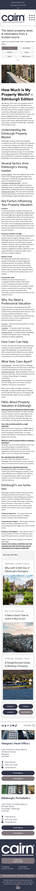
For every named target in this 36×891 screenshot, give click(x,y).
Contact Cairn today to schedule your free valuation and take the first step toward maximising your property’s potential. (16, 546)
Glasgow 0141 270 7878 (19, 5)
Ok (18, 888)
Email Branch (10, 767)
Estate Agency (18, 773)
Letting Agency (18, 778)
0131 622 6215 (11, 819)
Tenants (26, 706)
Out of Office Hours (19, 2)
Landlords (10, 712)
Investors (10, 706)
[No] (34, 884)
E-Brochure (18, 861)
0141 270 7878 (11, 765)
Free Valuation (26, 712)
